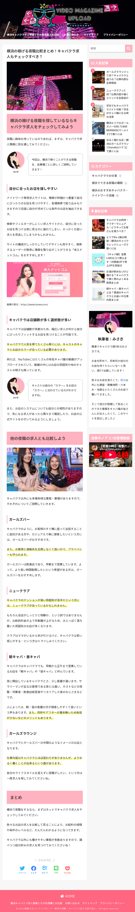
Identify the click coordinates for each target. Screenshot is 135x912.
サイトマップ (91, 34)
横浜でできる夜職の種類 (109, 183)
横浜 (123, 380)
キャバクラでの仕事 (106, 176)
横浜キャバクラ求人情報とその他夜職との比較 (33, 34)
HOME (69, 896)
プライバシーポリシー (115, 34)
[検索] (128, 48)
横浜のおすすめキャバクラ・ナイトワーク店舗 (110, 192)
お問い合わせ (71, 34)
